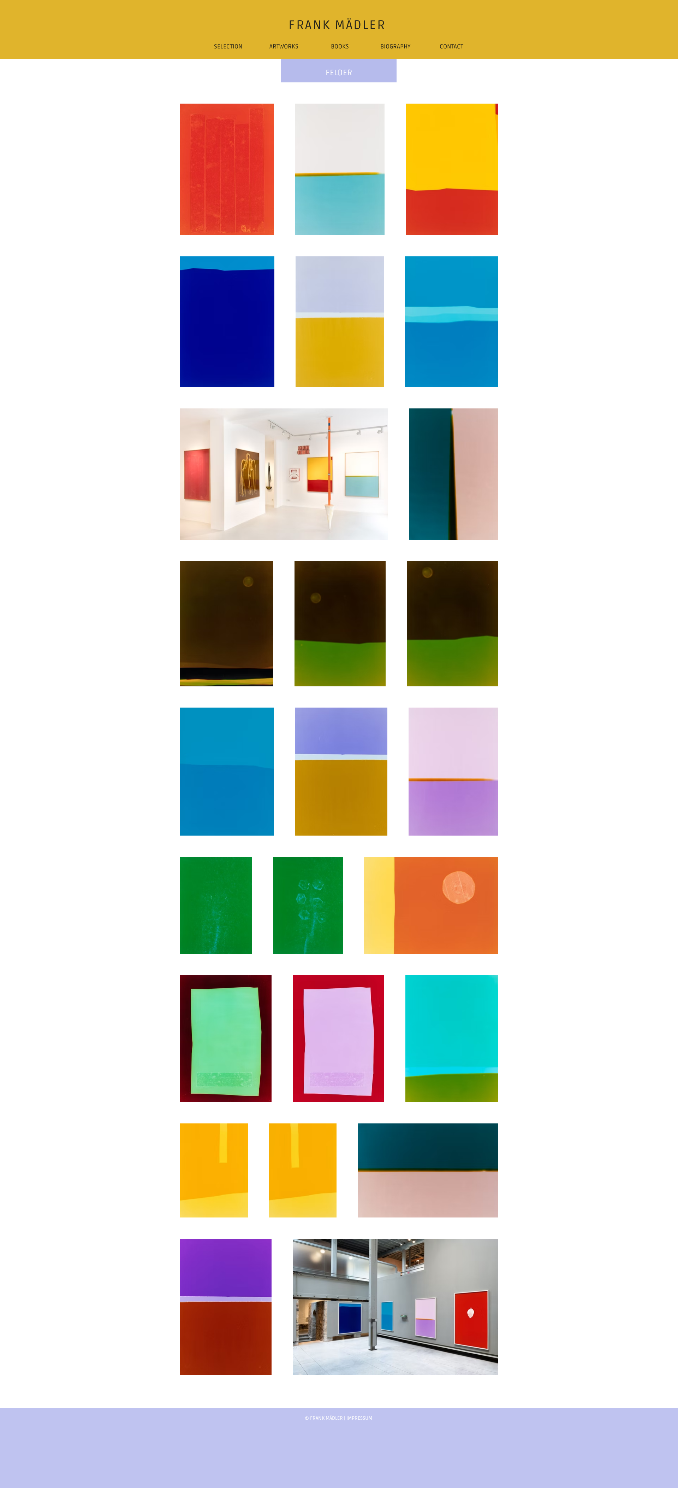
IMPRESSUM (359, 1418)
